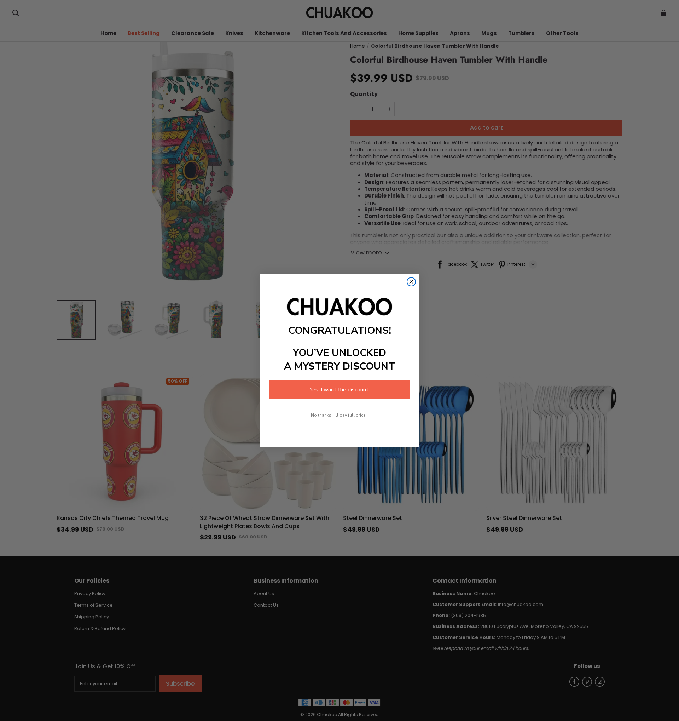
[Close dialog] (411, 281)
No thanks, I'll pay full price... (339, 415)
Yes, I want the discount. (339, 390)
